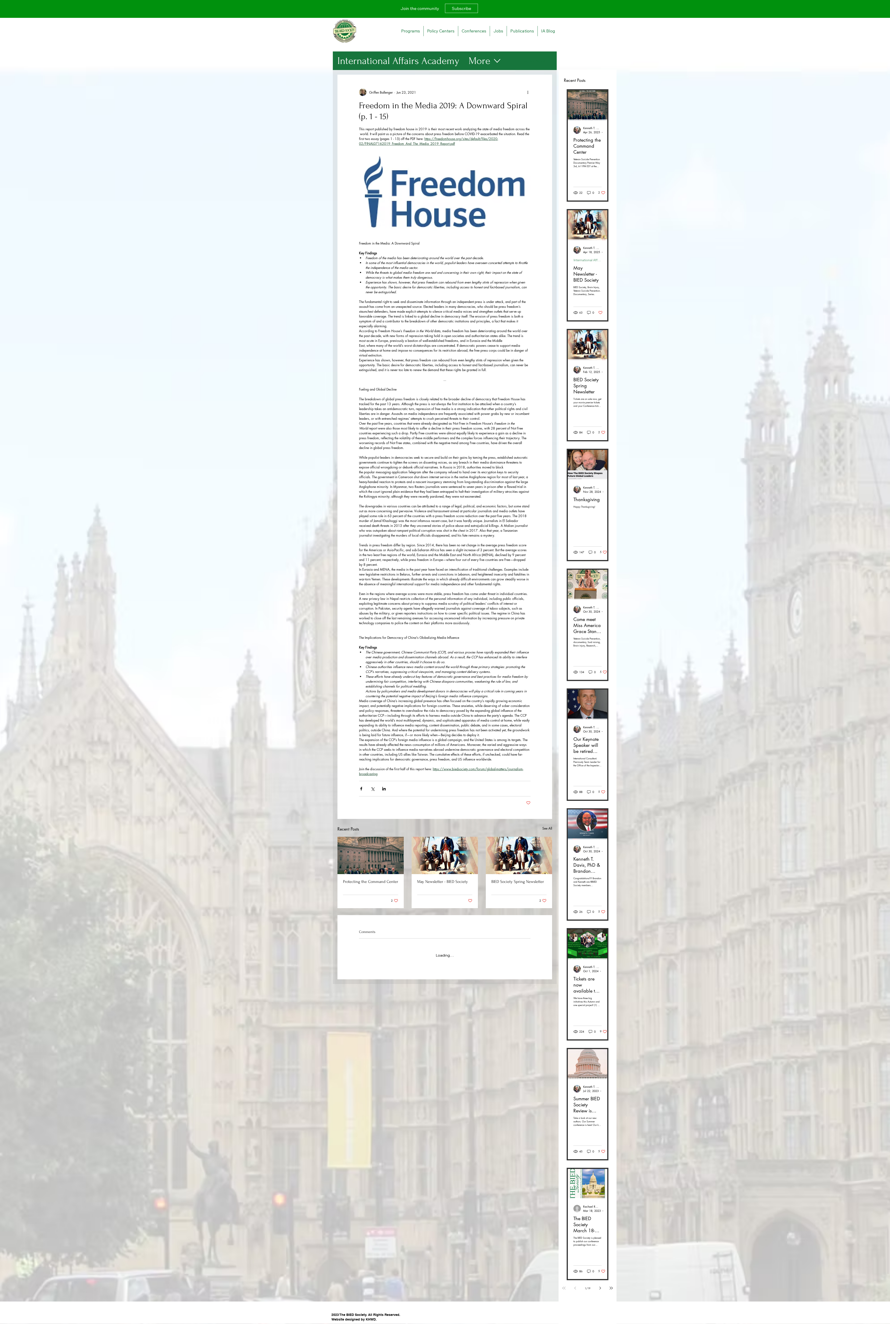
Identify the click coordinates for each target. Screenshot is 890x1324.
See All (547, 828)
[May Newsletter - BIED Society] (445, 855)
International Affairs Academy (398, 61)
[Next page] (600, 1288)
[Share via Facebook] (361, 788)
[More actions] (528, 92)
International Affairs (587, 260)
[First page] (564, 1288)
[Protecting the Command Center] (370, 855)
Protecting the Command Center (370, 881)
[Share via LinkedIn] (384, 788)
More (479, 61)
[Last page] (611, 1288)
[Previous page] (575, 1288)
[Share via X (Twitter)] (372, 788)
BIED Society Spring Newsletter (517, 881)
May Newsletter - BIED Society (442, 881)
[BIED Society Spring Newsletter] (519, 855)
